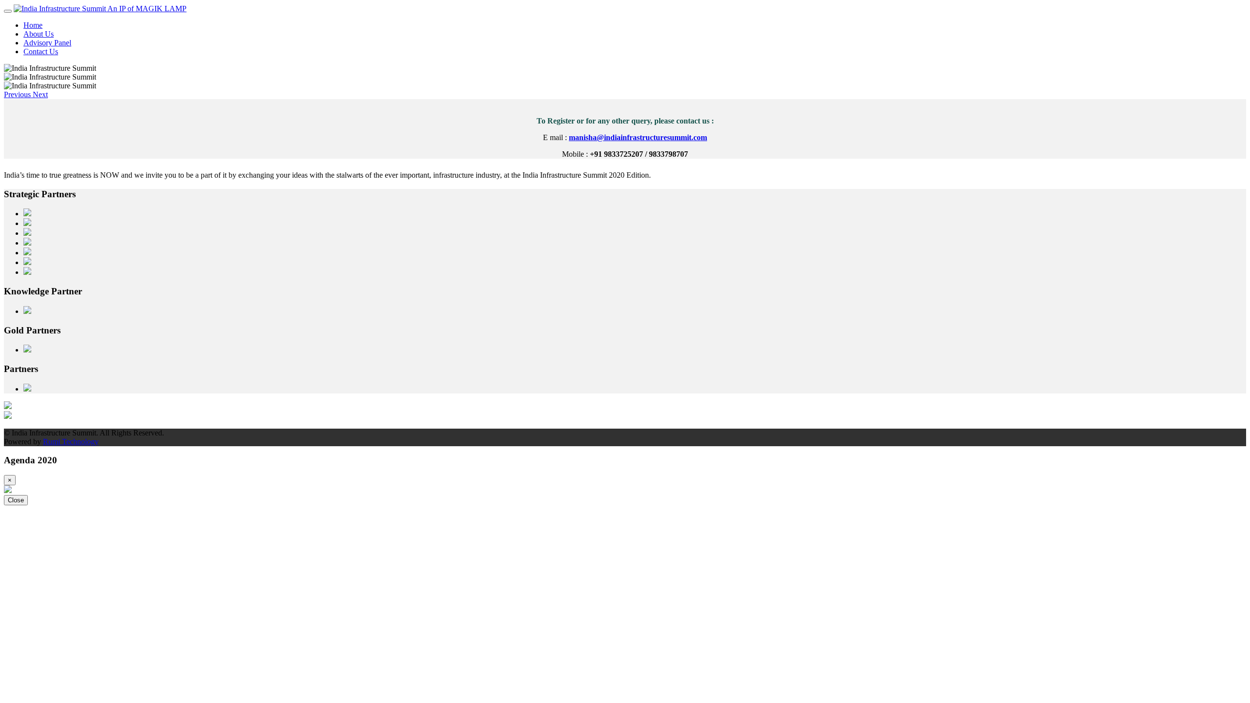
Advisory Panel (47, 43)
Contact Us (40, 51)
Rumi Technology (71, 441)
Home (32, 25)
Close (16, 500)
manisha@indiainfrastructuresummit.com (638, 137)
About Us (38, 34)
